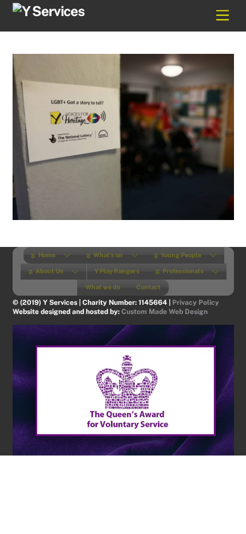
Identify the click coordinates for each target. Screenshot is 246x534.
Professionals (182, 271)
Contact (148, 287)
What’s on (107, 255)
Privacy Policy (195, 303)
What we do (102, 287)
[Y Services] (49, 11)
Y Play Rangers (117, 271)
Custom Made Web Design (164, 312)
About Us (49, 271)
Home (46, 255)
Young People (180, 255)
